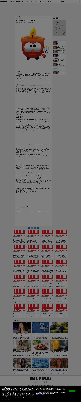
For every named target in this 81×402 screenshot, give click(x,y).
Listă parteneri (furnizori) (40, 394)
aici (4, 397)
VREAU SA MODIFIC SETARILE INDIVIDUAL (72, 393)
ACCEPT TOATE (72, 390)
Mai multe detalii (9, 391)
